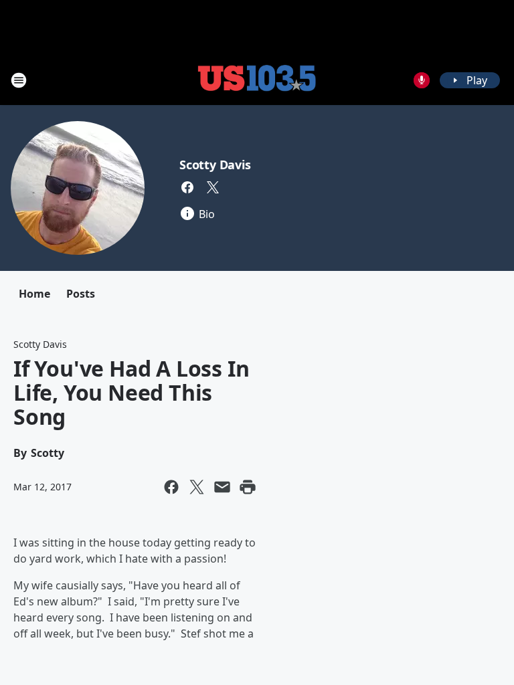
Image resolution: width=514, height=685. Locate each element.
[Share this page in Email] (222, 487)
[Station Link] (257, 80)
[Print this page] (247, 487)
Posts (80, 293)
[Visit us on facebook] (187, 187)
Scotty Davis (215, 165)
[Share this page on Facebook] (171, 487)
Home (34, 293)
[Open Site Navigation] (19, 80)
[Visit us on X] (213, 187)
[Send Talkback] (422, 80)
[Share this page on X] (196, 487)
